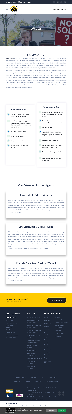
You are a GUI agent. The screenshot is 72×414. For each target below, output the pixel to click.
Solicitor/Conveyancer (61, 322)
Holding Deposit (31, 350)
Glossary (34, 377)
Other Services (59, 333)
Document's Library (20, 377)
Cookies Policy (17, 381)
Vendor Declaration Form (34, 358)
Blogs (46, 358)
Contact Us (47, 323)
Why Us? (46, 326)
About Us (47, 320)
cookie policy (46, 405)
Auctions (47, 329)
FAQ (43, 377)
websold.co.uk (10, 58)
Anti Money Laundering (33, 317)
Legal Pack (58, 330)
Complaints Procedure (52, 381)
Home (46, 317)
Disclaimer (38, 381)
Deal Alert (58, 336)
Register (57, 9)
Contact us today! (57, 300)
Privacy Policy (53, 377)
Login (64, 9)
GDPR (28, 381)
